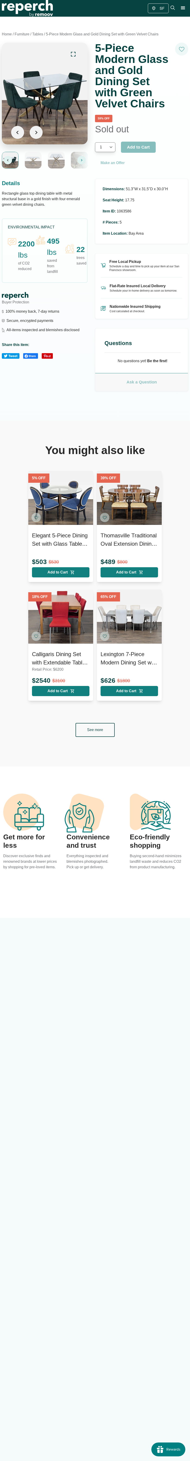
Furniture (22, 34)
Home (7, 34)
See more (95, 730)
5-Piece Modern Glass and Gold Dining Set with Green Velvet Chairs (102, 34)
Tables (37, 34)
